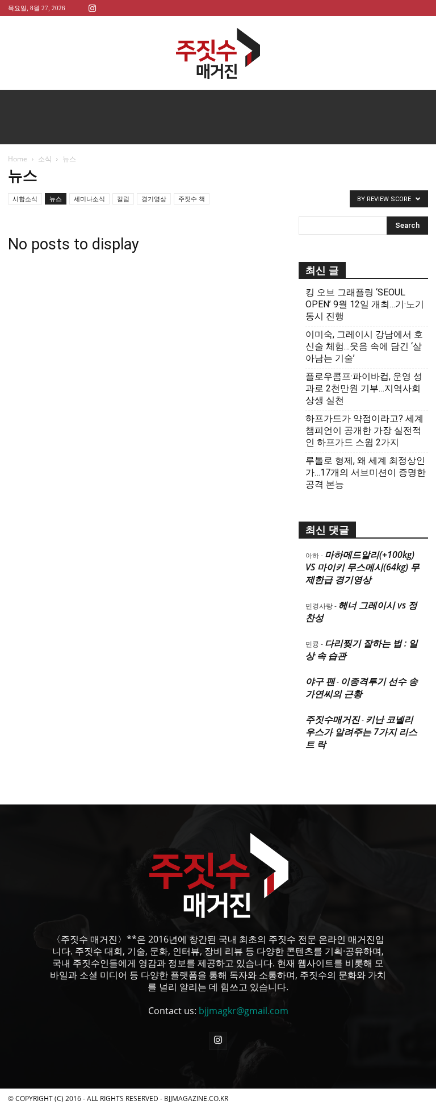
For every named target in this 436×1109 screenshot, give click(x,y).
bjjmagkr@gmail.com (243, 1010)
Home (17, 159)
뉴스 (55, 198)
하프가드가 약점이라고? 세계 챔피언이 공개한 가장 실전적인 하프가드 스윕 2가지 (364, 430)
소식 (45, 159)
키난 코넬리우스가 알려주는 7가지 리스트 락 (361, 732)
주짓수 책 (191, 198)
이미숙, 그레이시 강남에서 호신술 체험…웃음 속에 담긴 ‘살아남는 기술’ (364, 346)
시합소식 (24, 198)
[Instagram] (91, 7)
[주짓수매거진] (218, 53)
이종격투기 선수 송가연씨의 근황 (361, 687)
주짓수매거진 (332, 719)
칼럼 (123, 198)
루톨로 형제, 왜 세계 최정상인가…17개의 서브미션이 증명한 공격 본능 (365, 472)
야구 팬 (320, 681)
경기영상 (153, 198)
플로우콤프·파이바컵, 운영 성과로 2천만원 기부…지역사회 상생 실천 (363, 388)
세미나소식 (89, 198)
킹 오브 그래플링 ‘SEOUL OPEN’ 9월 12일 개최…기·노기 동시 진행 (364, 304)
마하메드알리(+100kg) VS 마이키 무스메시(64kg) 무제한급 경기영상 (362, 567)
